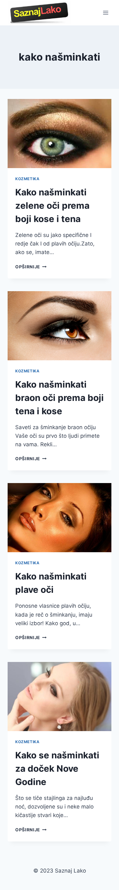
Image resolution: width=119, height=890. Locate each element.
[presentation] (59, 133)
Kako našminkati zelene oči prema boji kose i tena (52, 205)
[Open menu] (105, 12)
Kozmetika (27, 178)
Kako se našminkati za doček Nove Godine (57, 768)
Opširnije (31, 266)
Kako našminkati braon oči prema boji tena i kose (59, 397)
